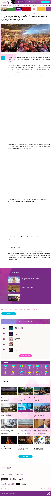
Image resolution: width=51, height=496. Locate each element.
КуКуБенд (34, 309)
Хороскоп (5, 362)
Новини (14, 5)
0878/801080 (37, 1)
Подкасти (25, 5)
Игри (30, 5)
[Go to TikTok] (41, 5)
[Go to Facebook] (35, 5)
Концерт (27, 309)
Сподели (9, 313)
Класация (19, 5)
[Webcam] (29, 2)
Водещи (9, 5)
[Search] (33, 5)
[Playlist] (32, 2)
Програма (3, 5)
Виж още (25, 456)
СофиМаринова (6, 309)
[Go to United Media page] (48, 493)
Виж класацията (25, 355)
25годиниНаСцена (18, 309)
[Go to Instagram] (38, 5)
